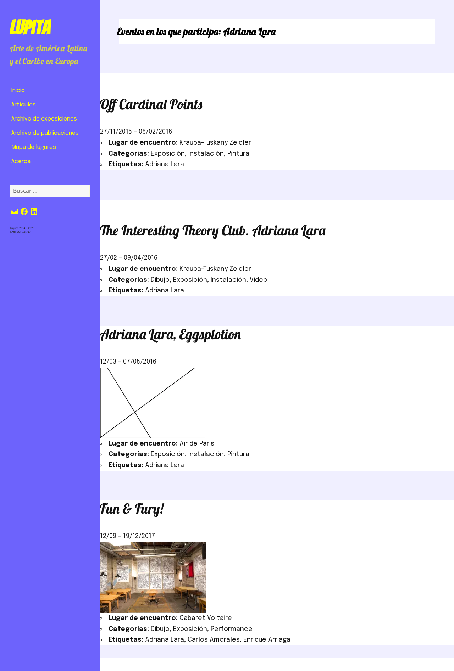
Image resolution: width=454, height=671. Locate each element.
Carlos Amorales (214, 640)
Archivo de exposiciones (44, 119)
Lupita (30, 27)
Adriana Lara (164, 164)
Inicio (18, 91)
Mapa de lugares (33, 147)
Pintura (238, 154)
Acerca (21, 161)
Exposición (168, 154)
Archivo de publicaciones (45, 133)
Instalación (206, 154)
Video (258, 280)
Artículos (23, 105)
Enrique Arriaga (266, 640)
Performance (232, 629)
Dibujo (160, 280)
